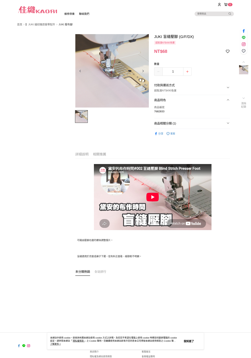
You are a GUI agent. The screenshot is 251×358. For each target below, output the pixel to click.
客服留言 (146, 351)
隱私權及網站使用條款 (101, 356)
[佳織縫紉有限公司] (37, 10)
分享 (160, 133)
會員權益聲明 (148, 356)
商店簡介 (94, 351)
